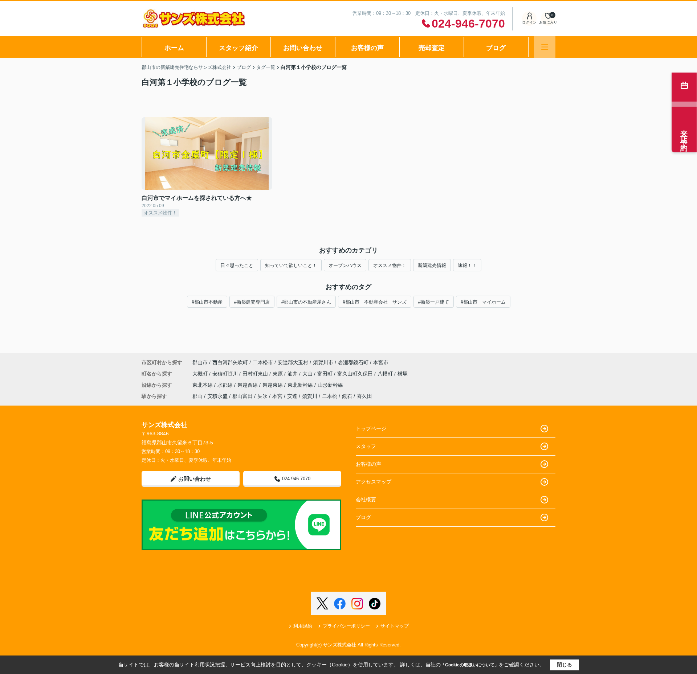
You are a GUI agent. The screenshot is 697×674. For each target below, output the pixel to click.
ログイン (529, 22)
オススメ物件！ (389, 265)
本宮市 (380, 362)
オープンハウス (345, 265)
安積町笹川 (225, 374)
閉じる (564, 664)
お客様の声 (367, 48)
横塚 (403, 374)
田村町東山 (255, 374)
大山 (308, 374)
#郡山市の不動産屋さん (306, 302)
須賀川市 (323, 362)
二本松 (329, 396)
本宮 (277, 396)
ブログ (496, 48)
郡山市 (200, 362)
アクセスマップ (373, 482)
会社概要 (366, 499)
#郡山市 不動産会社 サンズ (375, 302)
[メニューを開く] (545, 47)
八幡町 (386, 374)
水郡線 (225, 385)
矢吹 (262, 396)
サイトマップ (394, 626)
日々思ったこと (236, 265)
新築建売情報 (432, 265)
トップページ (371, 428)
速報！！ (467, 265)
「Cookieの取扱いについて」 (470, 664)
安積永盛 (217, 396)
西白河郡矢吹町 (230, 362)
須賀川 (309, 396)
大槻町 (200, 374)
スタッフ (366, 446)
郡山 (197, 396)
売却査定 (432, 48)
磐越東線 (273, 385)
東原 (278, 374)
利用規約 (302, 626)
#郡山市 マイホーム (483, 302)
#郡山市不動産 (207, 302)
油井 (293, 374)
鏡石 (347, 396)
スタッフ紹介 (238, 48)
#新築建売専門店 (252, 302)
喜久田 (364, 396)
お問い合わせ (302, 48)
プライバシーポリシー (346, 626)
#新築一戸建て (433, 302)
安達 (292, 396)
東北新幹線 (301, 385)
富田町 (325, 374)
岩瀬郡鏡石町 (353, 362)
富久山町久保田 (355, 374)
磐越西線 (248, 385)
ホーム (174, 48)
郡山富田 (242, 396)
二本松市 (263, 362)
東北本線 (203, 385)
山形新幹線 (330, 385)
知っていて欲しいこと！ (291, 265)
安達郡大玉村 (293, 362)
